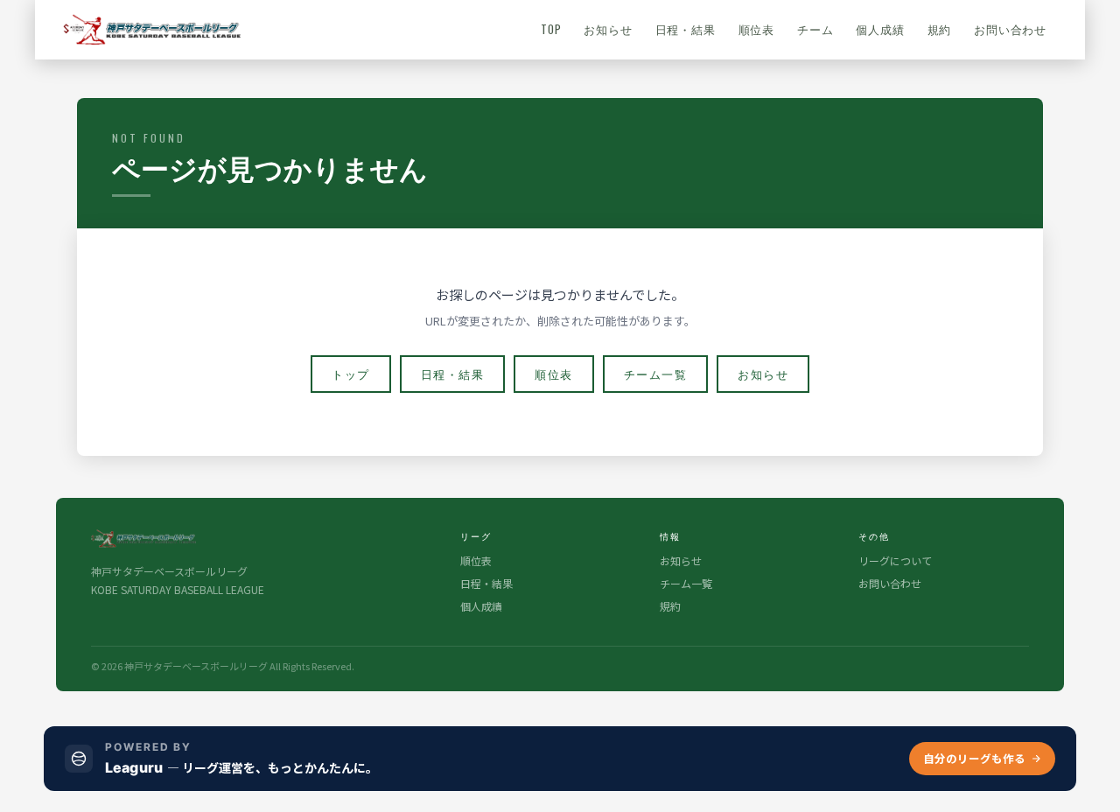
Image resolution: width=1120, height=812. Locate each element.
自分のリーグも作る (974, 758)
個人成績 (880, 29)
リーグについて (895, 560)
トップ (351, 373)
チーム (815, 29)
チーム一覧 (656, 373)
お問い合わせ (1010, 29)
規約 (940, 29)
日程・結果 (685, 29)
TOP (551, 29)
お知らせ (608, 29)
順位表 (756, 29)
